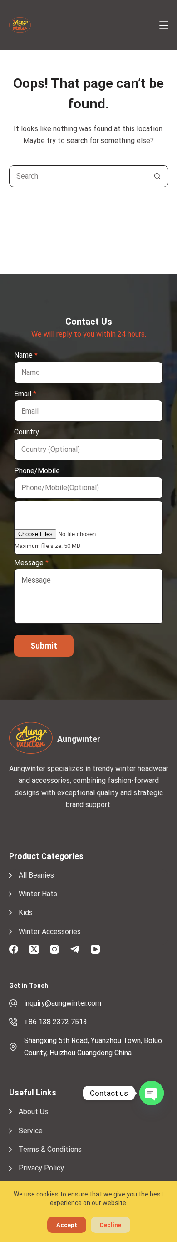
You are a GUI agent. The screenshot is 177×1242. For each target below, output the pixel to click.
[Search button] (157, 176)
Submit (43, 645)
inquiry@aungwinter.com (62, 1003)
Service (31, 1130)
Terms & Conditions (50, 1149)
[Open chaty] (151, 1093)
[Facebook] (13, 949)
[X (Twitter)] (34, 949)
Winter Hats (38, 893)
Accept (66, 1225)
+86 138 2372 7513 (55, 1021)
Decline (110, 1225)
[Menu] (163, 25)
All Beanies (36, 875)
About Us (33, 1111)
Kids (26, 912)
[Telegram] (74, 949)
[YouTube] (95, 949)
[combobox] (78, 176)
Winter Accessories (50, 931)
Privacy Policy (41, 1168)
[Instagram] (54, 949)
